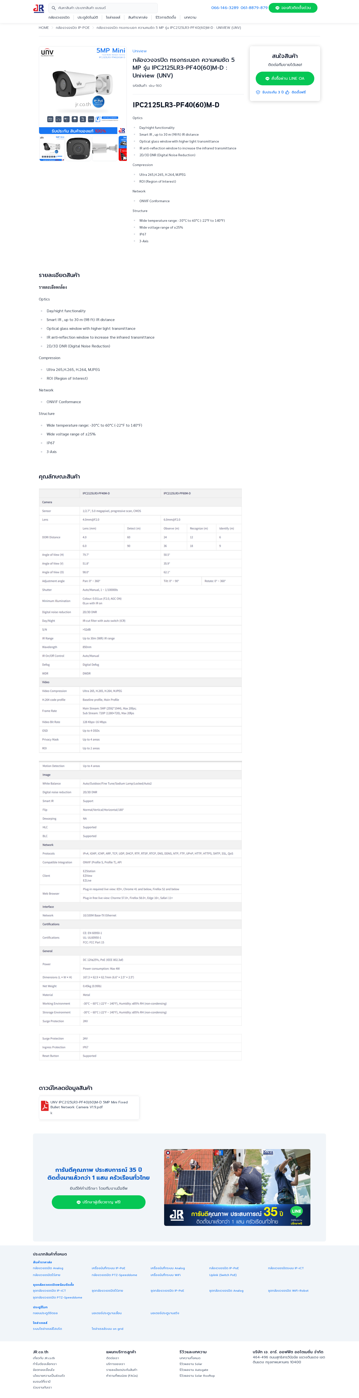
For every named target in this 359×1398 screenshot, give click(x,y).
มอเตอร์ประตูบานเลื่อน (107, 1313)
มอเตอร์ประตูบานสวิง (165, 1313)
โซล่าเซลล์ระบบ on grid (107, 1329)
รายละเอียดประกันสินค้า (121, 1370)
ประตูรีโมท (40, 1307)
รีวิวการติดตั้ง (166, 17)
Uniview (140, 51)
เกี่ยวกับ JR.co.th (44, 1358)
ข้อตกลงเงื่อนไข (43, 1370)
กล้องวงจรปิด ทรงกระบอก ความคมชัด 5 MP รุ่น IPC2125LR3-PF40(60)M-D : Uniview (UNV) (168, 27)
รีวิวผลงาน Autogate (194, 1370)
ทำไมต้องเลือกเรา (45, 1364)
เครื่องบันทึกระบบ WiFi (166, 1275)
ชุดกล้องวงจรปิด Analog (226, 1290)
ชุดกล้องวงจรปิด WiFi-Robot (288, 1290)
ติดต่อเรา (112, 1358)
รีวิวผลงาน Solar (191, 1364)
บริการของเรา (115, 1364)
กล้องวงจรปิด (59, 17)
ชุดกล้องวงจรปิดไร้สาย (107, 1290)
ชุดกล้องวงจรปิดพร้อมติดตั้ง (53, 1285)
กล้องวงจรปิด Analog (48, 1268)
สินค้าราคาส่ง (138, 17)
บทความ (190, 17)
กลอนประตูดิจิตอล (45, 1313)
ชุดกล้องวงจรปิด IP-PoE (167, 1290)
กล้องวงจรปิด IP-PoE (73, 27)
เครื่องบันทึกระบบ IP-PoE (108, 1268)
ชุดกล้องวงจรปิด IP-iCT (49, 1290)
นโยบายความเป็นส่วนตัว (49, 1376)
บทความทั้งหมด (190, 1358)
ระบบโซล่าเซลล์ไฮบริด (47, 1329)
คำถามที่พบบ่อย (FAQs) (122, 1376)
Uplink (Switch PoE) (223, 1275)
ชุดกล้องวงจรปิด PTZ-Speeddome (57, 1297)
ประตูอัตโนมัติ (88, 17)
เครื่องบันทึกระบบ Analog (168, 1268)
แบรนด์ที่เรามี (42, 1381)
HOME (44, 27)
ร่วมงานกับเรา (42, 1387)
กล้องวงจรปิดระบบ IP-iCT (286, 1268)
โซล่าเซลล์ (113, 17)
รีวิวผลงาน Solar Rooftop (197, 1376)
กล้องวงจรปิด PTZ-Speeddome (114, 1275)
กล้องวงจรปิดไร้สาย (46, 1275)
